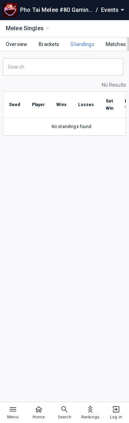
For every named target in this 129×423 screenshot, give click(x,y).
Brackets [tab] (49, 44)
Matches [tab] (116, 44)
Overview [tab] (16, 44)
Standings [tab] (82, 44)
